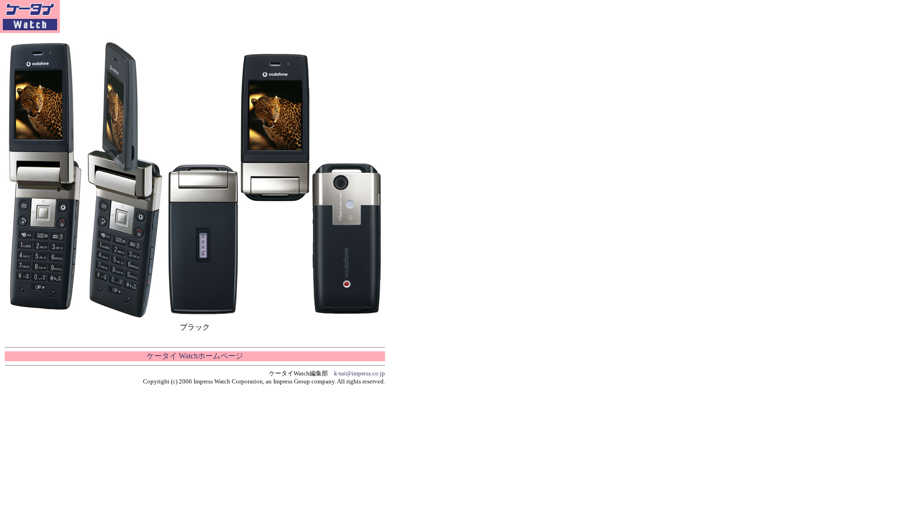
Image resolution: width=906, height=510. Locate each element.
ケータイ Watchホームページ (195, 356)
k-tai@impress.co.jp (359, 373)
